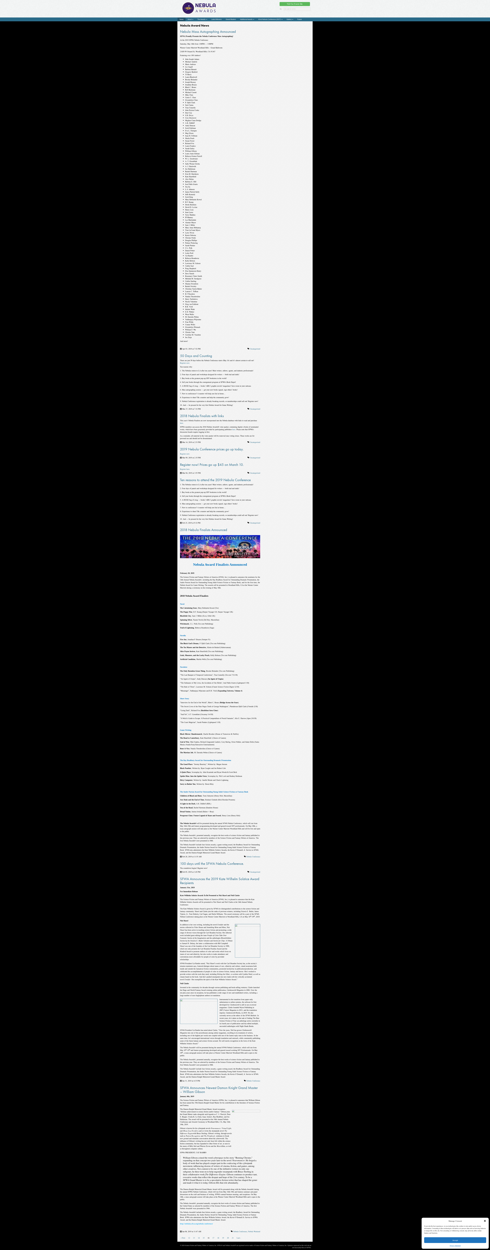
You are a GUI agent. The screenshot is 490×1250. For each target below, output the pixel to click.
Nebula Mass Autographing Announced (208, 31)
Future (299, 19)
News (181, 19)
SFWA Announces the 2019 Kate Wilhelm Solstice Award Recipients (219, 881)
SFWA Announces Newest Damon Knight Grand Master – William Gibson (219, 1090)
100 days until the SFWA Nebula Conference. (212, 863)
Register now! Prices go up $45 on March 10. (212, 464)
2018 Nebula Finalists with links (202, 416)
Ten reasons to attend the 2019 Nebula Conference (215, 480)
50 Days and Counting (196, 356)
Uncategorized (255, 349)
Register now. (185, 363)
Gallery (289, 19)
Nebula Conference (253, 856)
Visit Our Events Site (295, 4)
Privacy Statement (455, 1246)
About (190, 19)
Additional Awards (246, 19)
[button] (485, 1221)
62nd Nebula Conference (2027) (269, 19)
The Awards (201, 19)
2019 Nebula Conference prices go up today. (211, 449)
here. (182, 423)
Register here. (185, 469)
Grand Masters (231, 19)
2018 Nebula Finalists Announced (203, 530)
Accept (455, 1240)
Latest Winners (216, 19)
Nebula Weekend (254, 1231)
